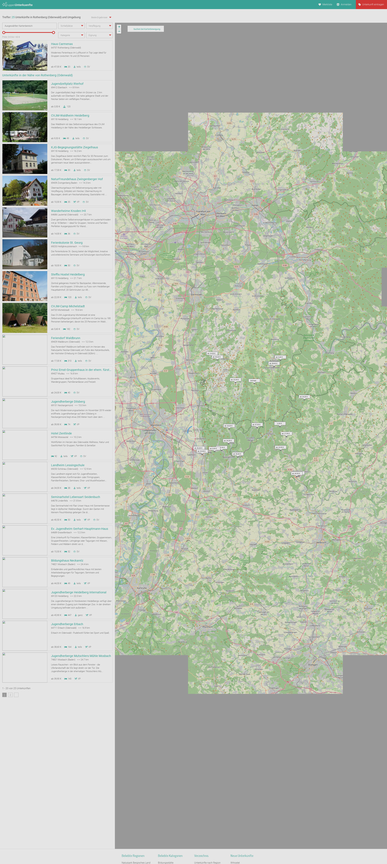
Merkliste (327, 4)
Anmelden (346, 4)
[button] (256, 423)
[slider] (3, 32)
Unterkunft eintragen (373, 4)
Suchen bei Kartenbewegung (146, 29)
